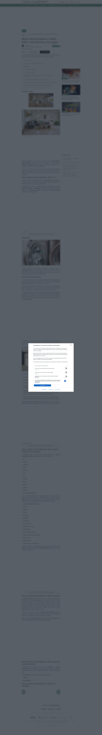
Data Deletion (44, 389)
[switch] (65, 368)
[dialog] (51, 367)
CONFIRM (42, 385)
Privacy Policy (57, 389)
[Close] (71, 345)
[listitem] (51, 365)
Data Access (51, 389)
